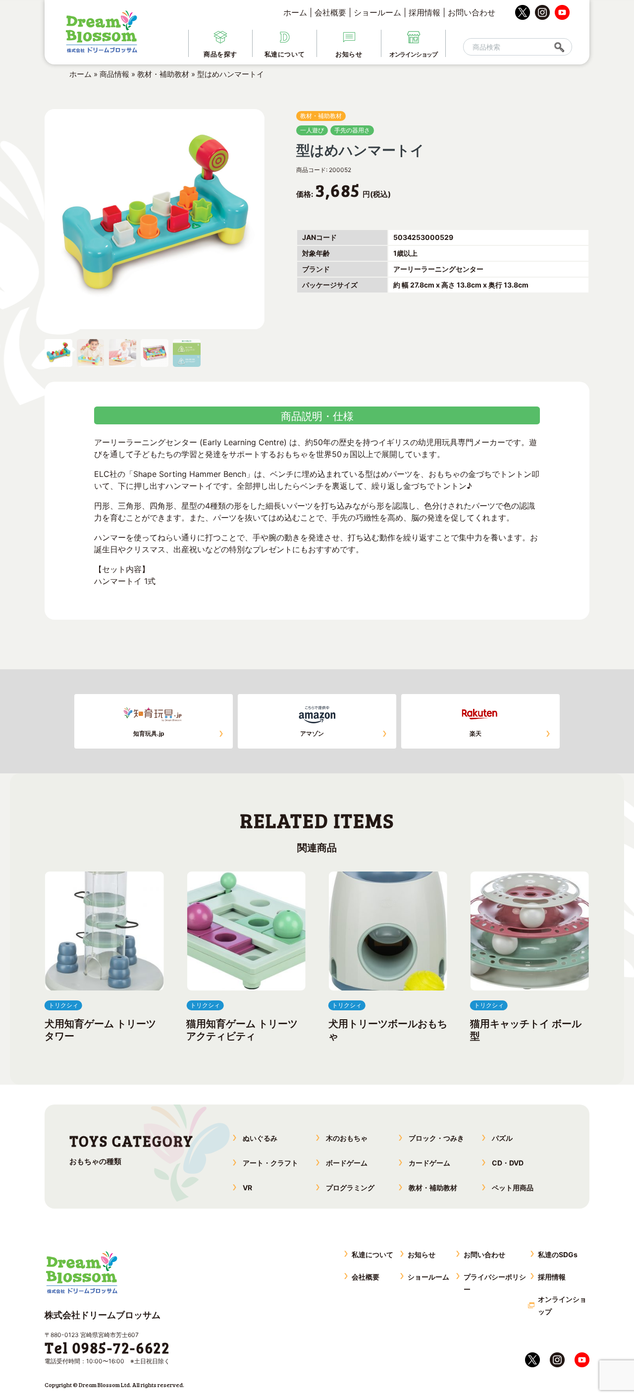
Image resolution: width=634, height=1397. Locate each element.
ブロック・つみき (436, 1138)
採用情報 (424, 12)
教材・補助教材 (163, 74)
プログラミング (350, 1187)
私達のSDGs (558, 1254)
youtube (562, 12)
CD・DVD (508, 1163)
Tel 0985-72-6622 (107, 1347)
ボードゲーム (347, 1163)
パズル (502, 1138)
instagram (542, 12)
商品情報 (114, 74)
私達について (372, 1254)
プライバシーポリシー (495, 1283)
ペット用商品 (512, 1187)
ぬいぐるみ (260, 1138)
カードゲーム (429, 1163)
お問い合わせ (471, 12)
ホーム (295, 12)
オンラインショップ (562, 1305)
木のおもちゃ (347, 1138)
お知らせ (421, 1254)
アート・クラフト (270, 1163)
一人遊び (312, 130)
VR (247, 1187)
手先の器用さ (352, 130)
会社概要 (330, 12)
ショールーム (377, 12)
